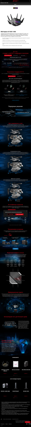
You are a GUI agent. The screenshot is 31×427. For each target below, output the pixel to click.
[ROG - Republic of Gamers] (15, 1)
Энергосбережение (19, 76)
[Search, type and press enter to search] (29, 1)
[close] (26, 211)
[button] (1, 0)
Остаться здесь (11, 214)
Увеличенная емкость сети (8, 55)
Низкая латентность (15, 55)
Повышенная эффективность (11, 76)
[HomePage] (1, 419)
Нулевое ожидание (23, 55)
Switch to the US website (19, 214)
